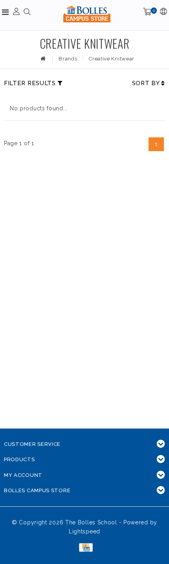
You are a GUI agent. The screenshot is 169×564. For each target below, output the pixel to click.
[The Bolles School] (86, 13)
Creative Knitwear (111, 59)
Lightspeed (84, 531)
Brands (68, 59)
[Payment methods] (84, 547)
